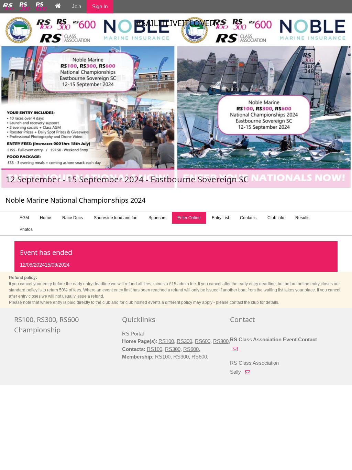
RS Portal (133, 334)
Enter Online (189, 217)
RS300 (184, 341)
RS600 (202, 341)
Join (76, 6)
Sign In (100, 6)
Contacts (248, 217)
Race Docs (72, 217)
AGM (24, 217)
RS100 (166, 341)
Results (302, 217)
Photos (26, 229)
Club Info (275, 217)
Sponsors (157, 217)
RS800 (221, 341)
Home (45, 217)
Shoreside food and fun (116, 217)
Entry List (220, 217)
